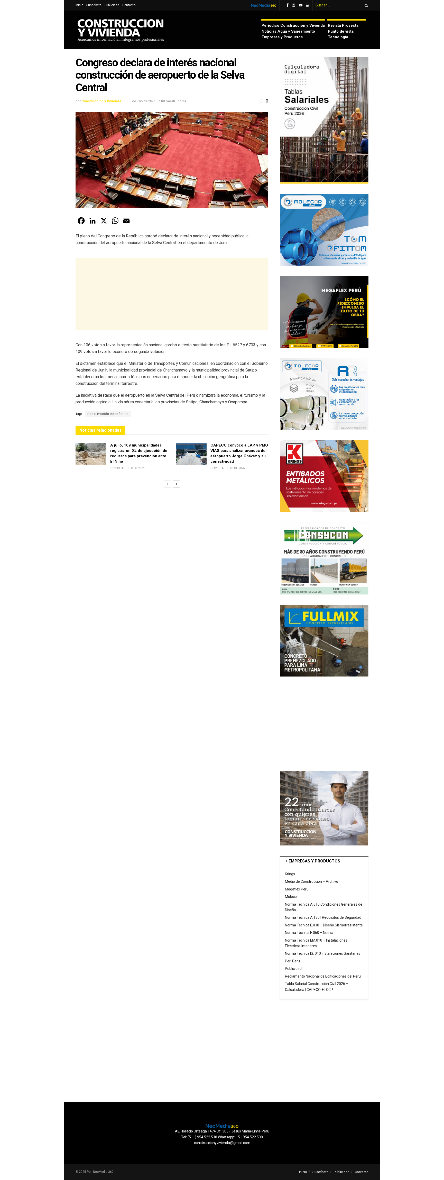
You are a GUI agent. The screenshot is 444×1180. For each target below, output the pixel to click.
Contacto (128, 5)
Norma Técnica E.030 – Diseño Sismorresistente (324, 925)
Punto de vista (341, 31)
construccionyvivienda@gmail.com (222, 1143)
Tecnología (338, 37)
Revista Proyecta (343, 25)
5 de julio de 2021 (142, 101)
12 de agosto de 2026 (229, 468)
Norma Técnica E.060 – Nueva (309, 933)
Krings (290, 874)
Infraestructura (173, 101)
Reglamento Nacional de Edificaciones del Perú (323, 976)
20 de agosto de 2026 (128, 468)
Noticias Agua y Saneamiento (288, 31)
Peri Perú (292, 961)
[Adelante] (176, 484)
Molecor (291, 897)
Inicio (79, 5)
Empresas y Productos (282, 37)
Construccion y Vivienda (101, 101)
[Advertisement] (172, 294)
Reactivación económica (108, 414)
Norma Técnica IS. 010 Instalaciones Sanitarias (322, 953)
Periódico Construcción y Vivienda (293, 25)
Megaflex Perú (297, 889)
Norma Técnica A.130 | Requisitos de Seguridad (323, 917)
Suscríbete (93, 5)
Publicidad (112, 5)
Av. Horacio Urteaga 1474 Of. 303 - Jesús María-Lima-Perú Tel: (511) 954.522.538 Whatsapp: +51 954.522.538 (222, 1134)
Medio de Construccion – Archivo (311, 881)
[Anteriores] (167, 484)
